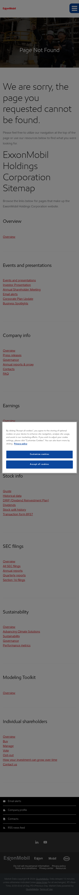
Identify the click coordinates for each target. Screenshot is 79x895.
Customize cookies (39, 454)
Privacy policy (20, 444)
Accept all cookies (39, 464)
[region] (39, 447)
